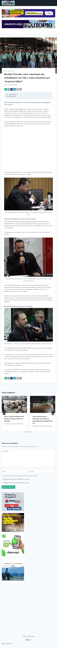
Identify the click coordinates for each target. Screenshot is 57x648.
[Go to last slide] (4, 413)
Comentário (6, 451)
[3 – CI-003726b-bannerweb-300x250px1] (13, 522)
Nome (4, 471)
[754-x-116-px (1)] (28, 17)
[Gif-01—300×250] (13, 501)
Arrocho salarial (9, 71)
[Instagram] (30, 640)
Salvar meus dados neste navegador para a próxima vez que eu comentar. (20, 475)
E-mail (32, 471)
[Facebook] (27, 640)
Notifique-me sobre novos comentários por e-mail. (16, 479)
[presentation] (14, 404)
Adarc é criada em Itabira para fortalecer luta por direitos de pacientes (14, 418)
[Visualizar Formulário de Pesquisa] (54, 3)
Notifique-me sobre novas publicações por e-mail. (16, 483)
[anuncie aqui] (28, 28)
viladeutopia (8, 423)
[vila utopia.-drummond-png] (13, 569)
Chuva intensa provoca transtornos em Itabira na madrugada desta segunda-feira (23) (42, 419)
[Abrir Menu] (50, 3)
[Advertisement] (28, 139)
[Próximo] (53, 413)
